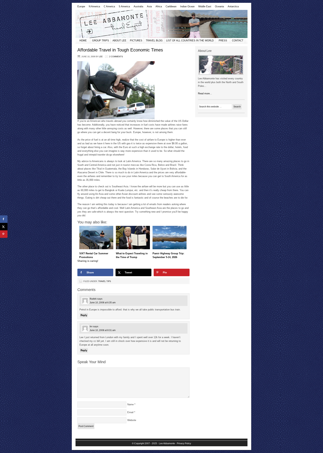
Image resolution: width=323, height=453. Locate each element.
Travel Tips (104, 281)
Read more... (205, 93)
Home (83, 40)
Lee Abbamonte (161, 24)
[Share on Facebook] (3, 219)
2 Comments (116, 56)
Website (131, 420)
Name (130, 404)
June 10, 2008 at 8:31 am (103, 330)
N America (93, 7)
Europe (80, 7)
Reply (84, 315)
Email (130, 412)
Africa (158, 7)
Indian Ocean (186, 7)
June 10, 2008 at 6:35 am (103, 302)
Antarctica (232, 7)
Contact (237, 40)
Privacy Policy (184, 443)
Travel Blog (154, 40)
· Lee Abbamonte (166, 443)
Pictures (136, 40)
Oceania (218, 7)
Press (223, 40)
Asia (148, 7)
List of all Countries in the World (190, 40)
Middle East (203, 7)
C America (108, 7)
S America (123, 7)
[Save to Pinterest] (3, 234)
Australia (137, 7)
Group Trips (100, 40)
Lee (101, 56)
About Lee (119, 40)
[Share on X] (3, 226)
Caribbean (170, 7)
